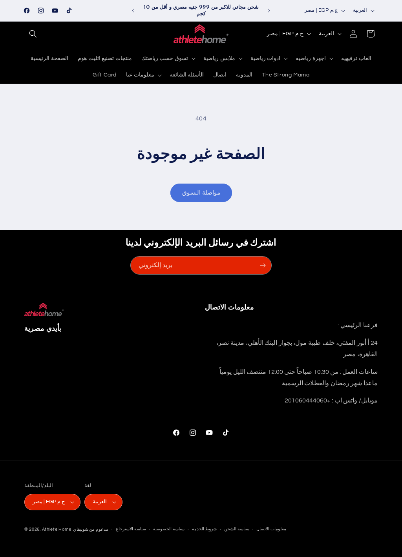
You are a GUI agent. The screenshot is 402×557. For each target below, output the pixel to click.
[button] (33, 33)
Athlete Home (56, 529)
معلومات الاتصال (271, 529)
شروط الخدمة (204, 529)
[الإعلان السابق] (133, 10)
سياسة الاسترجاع (131, 529)
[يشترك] (262, 265)
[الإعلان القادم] (269, 10)
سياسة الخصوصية (169, 529)
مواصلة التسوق (201, 193)
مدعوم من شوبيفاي (90, 529)
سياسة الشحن (236, 529)
